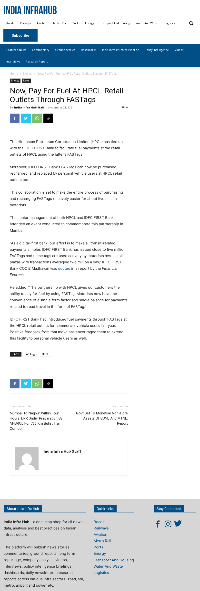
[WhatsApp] (37, 118)
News (26, 80)
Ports (98, 547)
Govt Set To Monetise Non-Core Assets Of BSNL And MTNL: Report (102, 418)
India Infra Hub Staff (29, 107)
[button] (191, 23)
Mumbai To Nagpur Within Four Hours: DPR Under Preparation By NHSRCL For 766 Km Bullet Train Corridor (36, 421)
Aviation (100, 534)
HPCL (45, 354)
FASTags (31, 354)
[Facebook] (15, 118)
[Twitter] (26, 118)
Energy (27, 74)
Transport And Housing (114, 560)
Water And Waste (108, 566)
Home (14, 74)
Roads (99, 521)
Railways (101, 528)
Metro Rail (102, 540)
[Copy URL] (48, 118)
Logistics (101, 572)
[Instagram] (168, 524)
